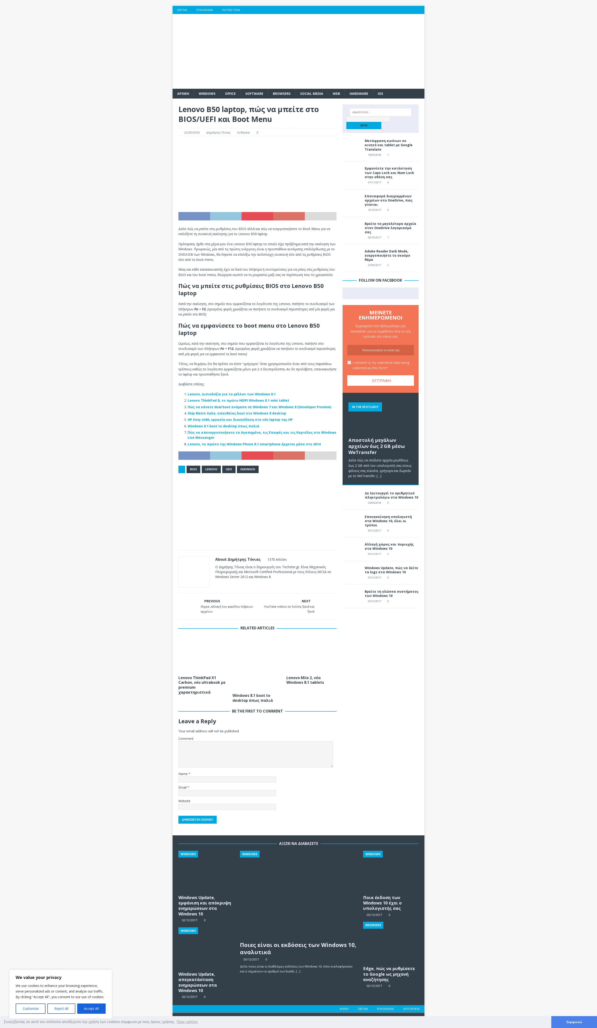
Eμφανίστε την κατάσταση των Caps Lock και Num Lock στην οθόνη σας (389, 172)
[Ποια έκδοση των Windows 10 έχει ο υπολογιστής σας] (391, 872)
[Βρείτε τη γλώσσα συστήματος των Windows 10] (352, 596)
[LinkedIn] (411, 10)
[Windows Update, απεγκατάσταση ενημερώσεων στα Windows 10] (206, 948)
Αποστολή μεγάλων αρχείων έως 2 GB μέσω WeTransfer (376, 446)
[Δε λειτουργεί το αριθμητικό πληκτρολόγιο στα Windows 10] (352, 498)
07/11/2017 (374, 182)
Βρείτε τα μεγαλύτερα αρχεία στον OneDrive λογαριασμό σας (390, 227)
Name (183, 774)
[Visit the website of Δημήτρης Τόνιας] (217, 585)
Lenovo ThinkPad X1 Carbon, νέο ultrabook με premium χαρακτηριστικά (202, 685)
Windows (207, 93)
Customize (31, 1008)
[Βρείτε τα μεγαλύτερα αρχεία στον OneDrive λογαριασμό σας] (352, 229)
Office (230, 93)
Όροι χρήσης (411, 1008)
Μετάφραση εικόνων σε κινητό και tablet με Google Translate (389, 144)
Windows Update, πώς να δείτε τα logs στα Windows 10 (391, 570)
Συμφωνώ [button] (574, 1022)
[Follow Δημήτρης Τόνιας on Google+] (238, 585)
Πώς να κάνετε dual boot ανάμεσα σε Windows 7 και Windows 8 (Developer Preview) (259, 407)
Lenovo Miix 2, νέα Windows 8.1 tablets (305, 680)
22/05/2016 (192, 132)
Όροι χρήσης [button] (187, 1022)
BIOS (193, 469)
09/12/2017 (374, 530)
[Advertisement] (339, 51)
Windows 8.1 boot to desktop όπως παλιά (223, 426)
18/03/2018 (374, 154)
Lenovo (211, 469)
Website (184, 801)
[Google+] (402, 10)
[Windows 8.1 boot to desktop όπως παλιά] (258, 663)
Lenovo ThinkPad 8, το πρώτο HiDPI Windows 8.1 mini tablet (238, 400)
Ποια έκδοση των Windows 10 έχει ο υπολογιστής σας (382, 903)
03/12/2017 (251, 959)
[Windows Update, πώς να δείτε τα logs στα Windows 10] (352, 573)
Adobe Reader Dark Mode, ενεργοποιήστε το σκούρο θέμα (387, 255)
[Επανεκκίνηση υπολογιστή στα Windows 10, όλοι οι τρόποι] (352, 522)
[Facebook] (384, 10)
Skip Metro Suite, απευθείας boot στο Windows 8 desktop (237, 413)
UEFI (229, 469)
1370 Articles (277, 559)
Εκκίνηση (247, 469)
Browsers (282, 93)
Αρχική (344, 1008)
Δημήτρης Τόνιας (218, 132)
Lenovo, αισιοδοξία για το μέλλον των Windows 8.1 (232, 394)
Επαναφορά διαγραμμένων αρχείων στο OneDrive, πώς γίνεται (389, 200)
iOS (380, 93)
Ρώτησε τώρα (231, 10)
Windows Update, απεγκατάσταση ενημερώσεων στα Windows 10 (197, 982)
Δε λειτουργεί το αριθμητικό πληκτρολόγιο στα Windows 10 (391, 495)
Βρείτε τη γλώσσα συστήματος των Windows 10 (391, 593)
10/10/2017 (374, 210)
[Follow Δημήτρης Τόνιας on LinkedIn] (246, 585)
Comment (186, 738)
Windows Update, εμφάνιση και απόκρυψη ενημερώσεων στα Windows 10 (204, 906)
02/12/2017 (374, 986)
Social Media (311, 93)
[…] (379, 476)
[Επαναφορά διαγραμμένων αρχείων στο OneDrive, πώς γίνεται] (352, 201)
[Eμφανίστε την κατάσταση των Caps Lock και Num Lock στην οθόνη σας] (352, 173)
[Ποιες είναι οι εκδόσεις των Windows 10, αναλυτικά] (298, 895)
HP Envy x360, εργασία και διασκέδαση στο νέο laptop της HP (240, 419)
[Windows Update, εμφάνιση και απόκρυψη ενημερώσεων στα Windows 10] (206, 872)
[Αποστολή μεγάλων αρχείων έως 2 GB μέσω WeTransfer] (380, 417)
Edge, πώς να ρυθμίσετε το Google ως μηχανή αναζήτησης (389, 974)
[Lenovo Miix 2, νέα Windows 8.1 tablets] (311, 654)
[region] (60, 994)
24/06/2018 (374, 502)
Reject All (61, 1008)
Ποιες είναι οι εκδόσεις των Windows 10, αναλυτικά (298, 948)
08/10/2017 (374, 237)
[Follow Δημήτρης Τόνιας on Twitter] (230, 585)
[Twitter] (393, 10)
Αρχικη (183, 93)
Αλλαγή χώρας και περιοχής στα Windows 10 (389, 546)
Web (336, 93)
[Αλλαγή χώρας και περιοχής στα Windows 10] (352, 549)
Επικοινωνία (204, 10)
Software (254, 93)
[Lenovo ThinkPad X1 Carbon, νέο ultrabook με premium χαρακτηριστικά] (203, 654)
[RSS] (420, 10)
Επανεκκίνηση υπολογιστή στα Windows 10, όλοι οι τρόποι (388, 520)
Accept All (91, 1008)
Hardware (359, 93)
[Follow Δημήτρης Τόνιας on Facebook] (222, 585)
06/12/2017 (374, 554)
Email (182, 787)
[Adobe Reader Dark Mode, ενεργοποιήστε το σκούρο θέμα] (352, 256)
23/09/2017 (374, 265)
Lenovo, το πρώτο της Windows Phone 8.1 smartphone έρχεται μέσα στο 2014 (254, 444)
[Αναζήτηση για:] (380, 112)
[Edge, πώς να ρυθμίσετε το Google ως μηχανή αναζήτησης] (391, 943)
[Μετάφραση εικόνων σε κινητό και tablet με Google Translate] (352, 146)
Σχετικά (182, 10)
